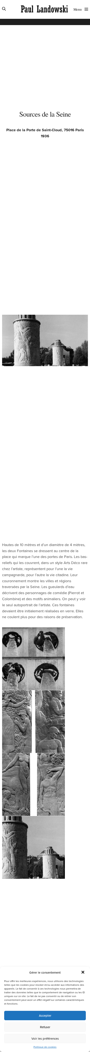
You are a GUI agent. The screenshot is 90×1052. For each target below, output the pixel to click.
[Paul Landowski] (44, 9)
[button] (83, 972)
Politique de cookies (45, 1047)
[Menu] (85, 9)
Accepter (45, 1016)
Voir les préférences (45, 1039)
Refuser (45, 1027)
